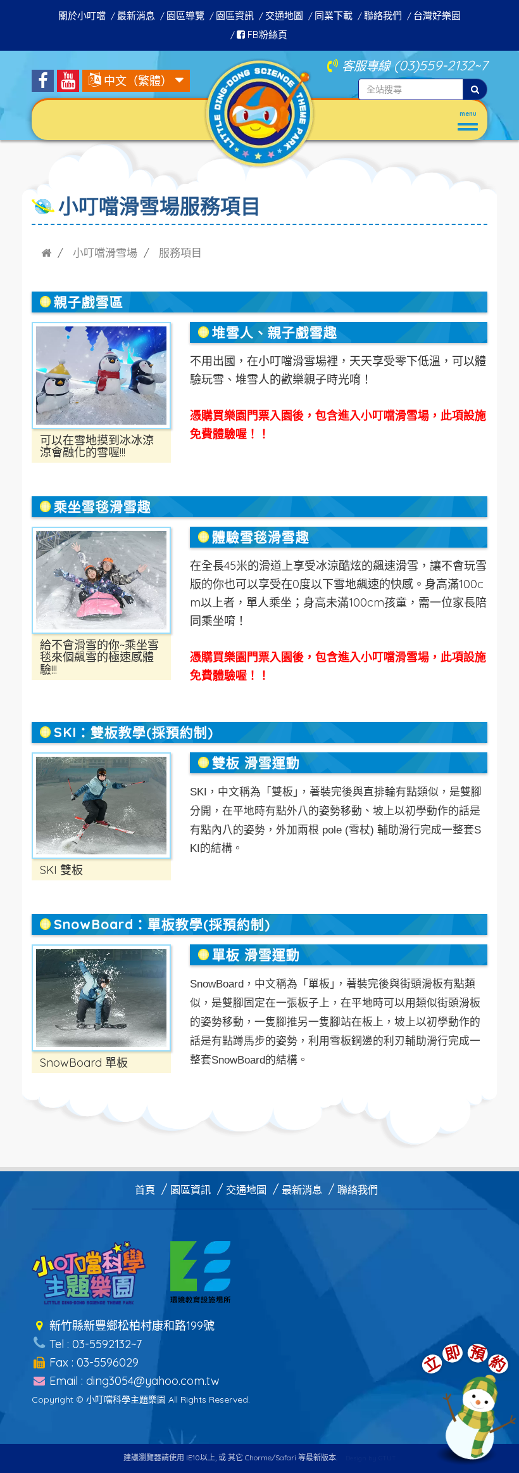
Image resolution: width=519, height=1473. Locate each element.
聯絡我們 (383, 16)
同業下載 (334, 16)
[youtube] (68, 81)
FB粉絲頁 (266, 35)
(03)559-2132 (434, 65)
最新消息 (136, 16)
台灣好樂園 (437, 16)
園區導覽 (185, 16)
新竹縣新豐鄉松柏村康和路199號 (130, 1325)
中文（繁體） (138, 81)
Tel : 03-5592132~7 (94, 1344)
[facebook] (43, 81)
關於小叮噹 (82, 16)
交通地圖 (284, 16)
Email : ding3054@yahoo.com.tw (133, 1380)
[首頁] (46, 252)
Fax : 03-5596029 (92, 1362)
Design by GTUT (371, 1458)
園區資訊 (235, 16)
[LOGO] (259, 112)
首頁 (145, 1189)
